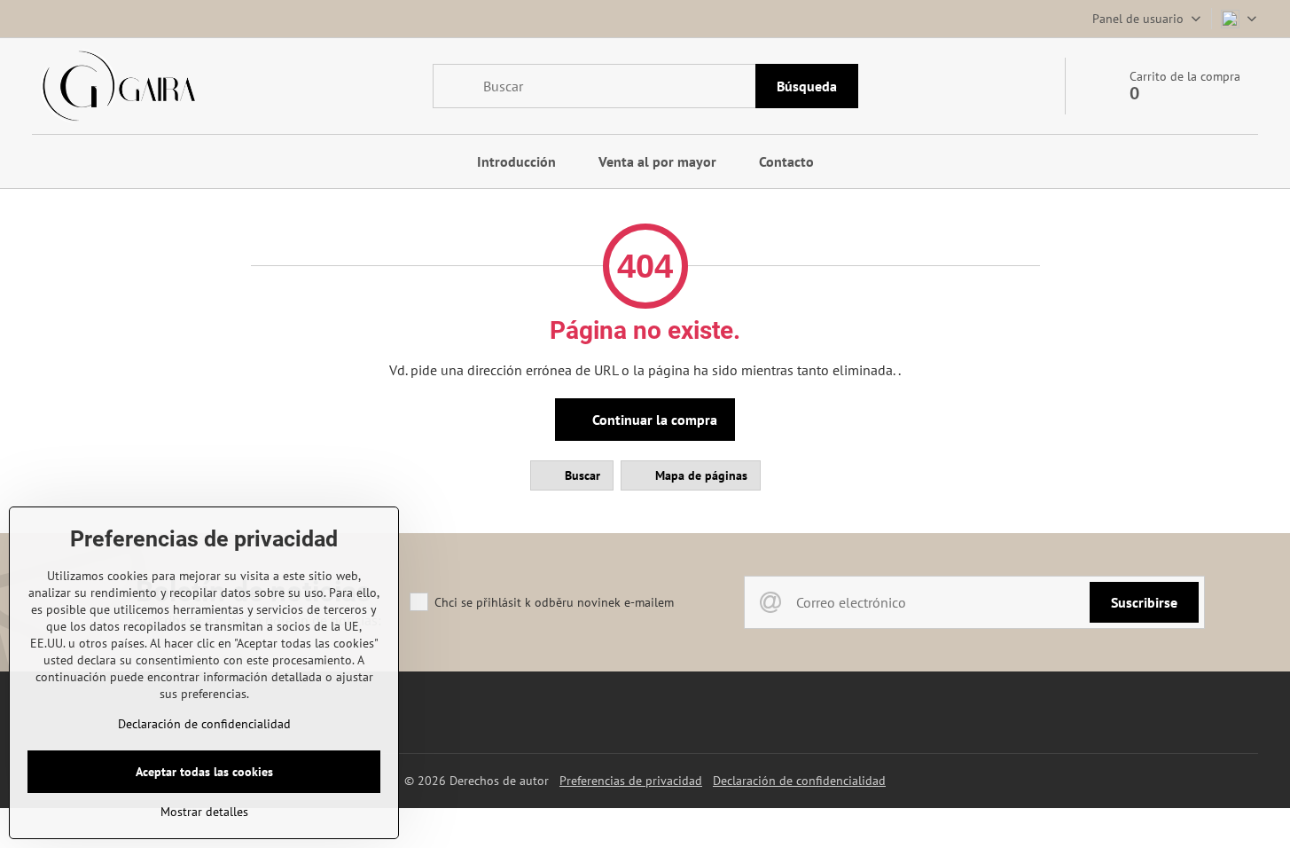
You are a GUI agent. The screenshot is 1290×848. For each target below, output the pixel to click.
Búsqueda (807, 86)
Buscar (580, 475)
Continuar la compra (653, 419)
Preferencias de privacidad (630, 781)
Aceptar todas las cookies (204, 772)
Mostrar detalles (204, 812)
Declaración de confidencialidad (799, 781)
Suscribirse (1144, 602)
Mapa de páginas (699, 475)
